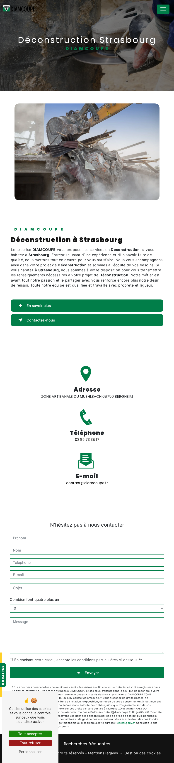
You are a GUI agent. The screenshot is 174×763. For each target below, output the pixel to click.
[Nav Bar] (163, 9)
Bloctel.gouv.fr (125, 722)
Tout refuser (30, 743)
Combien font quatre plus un (34, 599)
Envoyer (92, 672)
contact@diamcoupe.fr (87, 483)
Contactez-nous (41, 320)
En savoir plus (39, 305)
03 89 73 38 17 (87, 439)
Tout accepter (30, 733)
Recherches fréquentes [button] (87, 744)
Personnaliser (30, 751)
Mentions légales (103, 753)
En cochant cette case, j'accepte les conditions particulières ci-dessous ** (78, 660)
